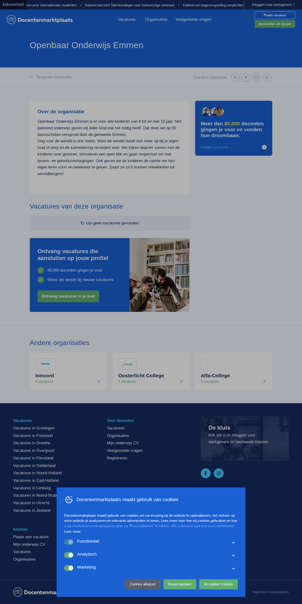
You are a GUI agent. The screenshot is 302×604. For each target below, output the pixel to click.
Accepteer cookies (218, 584)
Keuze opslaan (179, 584)
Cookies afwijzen (143, 584)
